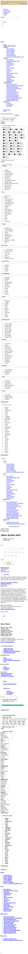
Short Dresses (8, 214)
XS (20, 151)
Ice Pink (7, 428)
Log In (5, 14)
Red (6, 437)
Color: (2, 559)
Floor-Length (8, 329)
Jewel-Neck (8, 348)
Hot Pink (7, 431)
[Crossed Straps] (5, 755)
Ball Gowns (8, 196)
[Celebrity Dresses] (5, 748)
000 (6, 129)
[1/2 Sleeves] (5, 800)
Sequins (7, 294)
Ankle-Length (8, 323)
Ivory (6, 442)
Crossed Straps (8, 251)
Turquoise (7, 416)
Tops (6, 218)
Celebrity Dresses (9, 229)
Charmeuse (7, 300)
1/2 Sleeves (7, 380)
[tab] (15, 467)
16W (13, 143)
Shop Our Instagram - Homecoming (15, 503)
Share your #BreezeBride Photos (12, 660)
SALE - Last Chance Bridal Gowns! (15, 472)
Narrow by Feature (7, 164)
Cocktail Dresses (9, 174)
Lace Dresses (8, 200)
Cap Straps (7, 394)
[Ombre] (2, 764)
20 (5, 137)
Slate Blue (7, 419)
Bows (6, 280)
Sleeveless (7, 388)
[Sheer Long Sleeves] (5, 804)
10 (21, 132)
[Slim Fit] (4, 798)
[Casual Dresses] (6, 736)
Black (6, 448)
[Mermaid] (4, 796)
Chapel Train (8, 326)
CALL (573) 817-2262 (7, 1)
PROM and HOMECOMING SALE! (16, 523)
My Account (6, 10)
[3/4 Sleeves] (5, 802)
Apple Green (8, 410)
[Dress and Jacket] (5, 743)
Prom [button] (2, 886)
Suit (6, 217)
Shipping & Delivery (9, 650)
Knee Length (8, 331)
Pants (6, 208)
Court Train (8, 328)
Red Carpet (7, 188)
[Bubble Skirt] (5, 747)
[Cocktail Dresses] (6, 738)
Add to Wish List (4, 568)
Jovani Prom (9, 481)
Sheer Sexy (7, 212)
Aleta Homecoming (11, 508)
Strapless (7, 360)
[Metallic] (2, 762)
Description (6, 574)
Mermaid (7, 372)
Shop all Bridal (10, 464)
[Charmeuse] (3, 774)
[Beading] (4, 768)
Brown (6, 446)
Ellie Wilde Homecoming (13, 514)
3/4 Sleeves (7, 382)
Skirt (6, 215)
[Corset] (5, 751)
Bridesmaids (8, 171)
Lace (6, 289)
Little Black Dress (9, 202)
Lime (6, 413)
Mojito (6, 409)
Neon (6, 268)
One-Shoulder (8, 352)
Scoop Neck (8, 357)
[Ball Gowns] (5, 740)
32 (17, 140)
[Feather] (3, 776)
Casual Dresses (8, 173)
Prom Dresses (8, 185)
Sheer (6, 255)
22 (11, 137)
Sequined (7, 312)
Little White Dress (9, 203)
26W (6, 149)
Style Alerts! (7, 668)
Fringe (6, 288)
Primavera (9, 495)
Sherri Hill (9, 479)
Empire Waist (8, 371)
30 (11, 140)
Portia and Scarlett (11, 493)
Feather (7, 285)
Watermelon (8, 434)
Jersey (6, 305)
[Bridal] (6, 734)
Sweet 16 (7, 189)
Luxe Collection (10, 469)
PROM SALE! (10, 497)
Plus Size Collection (11, 470)
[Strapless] (4, 811)
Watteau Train (8, 337)
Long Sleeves (8, 383)
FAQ (5, 661)
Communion (8, 176)
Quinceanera (8, 186)
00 (12, 129)
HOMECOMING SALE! (13, 518)
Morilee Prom (10, 492)
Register (5, 13)
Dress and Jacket (9, 199)
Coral (6, 440)
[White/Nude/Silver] (12, 563)
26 (23, 137)
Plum (6, 436)
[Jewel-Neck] (4, 791)
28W (13, 149)
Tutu (6, 220)
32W (6, 151)
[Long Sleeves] (5, 803)
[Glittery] (2, 760)
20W (6, 146)
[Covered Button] (5, 754)
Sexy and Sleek (8, 211)
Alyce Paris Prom (11, 484)
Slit (6, 243)
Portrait (7, 354)
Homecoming (8, 182)
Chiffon (7, 302)
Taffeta (6, 315)
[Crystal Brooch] (4, 771)
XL (21, 154)
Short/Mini (7, 332)
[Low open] (5, 758)
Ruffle (6, 291)
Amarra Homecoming (12, 511)
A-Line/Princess (9, 369)
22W (13, 146)
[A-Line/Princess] (4, 794)
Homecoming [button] (4, 913)
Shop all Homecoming (12, 502)
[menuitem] (15, 9)
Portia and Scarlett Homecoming (14, 515)
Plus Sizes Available (10, 240)
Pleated (7, 238)
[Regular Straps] (4, 808)
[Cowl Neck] (4, 787)
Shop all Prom (10, 476)
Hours (5, 657)
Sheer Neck (8, 358)
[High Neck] (4, 790)
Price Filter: (6, 119)
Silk (6, 314)
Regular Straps (8, 396)
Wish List (6, 9)
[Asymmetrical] (4, 782)
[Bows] (4, 770)
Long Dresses (8, 205)
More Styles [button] (4, 935)
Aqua (6, 415)
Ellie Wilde (9, 491)
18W (20, 143)
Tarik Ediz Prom (10, 496)
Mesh (6, 308)
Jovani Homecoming (11, 507)
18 (23, 135)
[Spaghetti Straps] (4, 810)
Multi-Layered (8, 235)
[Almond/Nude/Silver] (8, 563)
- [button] (4, 462)
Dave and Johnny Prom (12, 489)
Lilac (6, 425)
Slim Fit (7, 374)
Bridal (6, 170)
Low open (7, 254)
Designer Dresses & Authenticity (12, 651)
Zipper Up (7, 257)
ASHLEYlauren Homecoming (14, 506)
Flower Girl (8, 179)
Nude (6, 443)
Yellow (7, 407)
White (6, 452)
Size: (2, 545)
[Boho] (5, 742)
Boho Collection (10, 466)
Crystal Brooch (8, 282)
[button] (5, 44)
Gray (6, 449)
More (13, 950)
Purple (6, 424)
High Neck (7, 346)
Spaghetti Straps (9, 397)
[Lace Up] (5, 756)
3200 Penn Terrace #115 (7, 673)
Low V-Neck (8, 349)
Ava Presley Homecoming (13, 512)
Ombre (6, 269)
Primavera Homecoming (12, 516)
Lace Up (7, 252)
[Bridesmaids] (6, 735)
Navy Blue (7, 422)
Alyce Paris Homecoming (13, 510)
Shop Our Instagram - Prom (13, 477)
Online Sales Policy (5, 571)
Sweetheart (7, 361)
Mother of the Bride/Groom (11, 183)
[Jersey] (3, 778)
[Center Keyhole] (5, 750)
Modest (7, 206)
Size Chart (3, 570)
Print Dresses (8, 209)
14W (6, 143)
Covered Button (9, 249)
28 (5, 140)
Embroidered (8, 283)
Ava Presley (9, 487)
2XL (6, 157)
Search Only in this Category (9, 118)
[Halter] (4, 788)
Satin (6, 311)
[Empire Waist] (4, 795)
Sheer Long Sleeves (9, 385)
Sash (6, 292)
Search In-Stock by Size (8, 125)
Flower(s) (7, 286)
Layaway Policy (8, 659)
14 (11, 135)
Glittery (7, 265)
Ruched (7, 241)
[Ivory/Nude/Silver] (5, 563)
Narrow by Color (7, 404)
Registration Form (5, 567)
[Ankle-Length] (4, 780)
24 (17, 137)
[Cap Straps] (4, 807)
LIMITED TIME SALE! (12, 522)
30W (20, 149)
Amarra (8, 485)
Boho (6, 197)
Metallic (7, 266)
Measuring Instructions (9, 652)
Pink (6, 430)
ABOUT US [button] (7, 688)
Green (6, 412)
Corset (6, 232)
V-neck (7, 363)
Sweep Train (8, 334)
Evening (7, 177)
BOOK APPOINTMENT (14, 3)
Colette (8, 488)
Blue (6, 421)
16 (17, 135)
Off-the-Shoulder (9, 351)
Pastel (6, 271)
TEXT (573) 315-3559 (21, 1)
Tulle (6, 317)
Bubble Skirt (8, 228)
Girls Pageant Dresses (10, 180)
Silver (6, 451)
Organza (7, 309)
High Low (7, 234)
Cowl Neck (8, 343)
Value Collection (10, 468)
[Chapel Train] (4, 783)
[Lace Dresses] (5, 744)
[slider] (24, 705)
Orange (7, 439)
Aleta (8, 483)
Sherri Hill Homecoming (12, 504)
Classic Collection (11, 465)
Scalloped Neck (9, 355)
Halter (6, 345)
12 (5, 135)
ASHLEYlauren (10, 480)
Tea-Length (8, 335)
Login (5, 667)
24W (20, 146)
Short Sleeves (8, 386)
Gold (6, 445)
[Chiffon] (3, 775)
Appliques (7, 277)
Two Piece (7, 221)
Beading (7, 279)
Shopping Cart (7, 12)
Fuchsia (7, 433)
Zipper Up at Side (9, 258)
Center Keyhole (9, 231)
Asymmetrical (8, 325)
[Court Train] (4, 784)
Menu (2, 41)
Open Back (7, 237)
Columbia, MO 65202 (6, 674)
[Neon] (2, 763)
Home (5, 681)
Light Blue (7, 418)
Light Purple (8, 427)
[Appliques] (4, 767)
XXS (13, 151)
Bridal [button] (5, 461)
